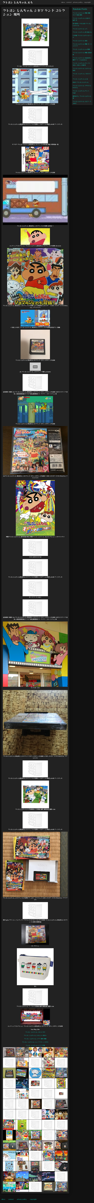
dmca (63, 2)
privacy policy (78, 2)
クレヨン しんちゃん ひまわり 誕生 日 (81, 19)
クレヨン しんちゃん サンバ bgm (81, 92)
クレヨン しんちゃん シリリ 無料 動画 (35, 1039)
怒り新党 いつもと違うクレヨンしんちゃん (82, 24)
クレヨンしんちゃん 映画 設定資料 (82, 53)
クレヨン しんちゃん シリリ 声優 (35, 1045)
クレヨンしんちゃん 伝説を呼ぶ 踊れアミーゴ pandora (82, 59)
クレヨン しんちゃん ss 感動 (81, 49)
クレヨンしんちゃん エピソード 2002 (82, 102)
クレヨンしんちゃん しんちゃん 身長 (82, 69)
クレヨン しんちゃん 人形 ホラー (82, 75)
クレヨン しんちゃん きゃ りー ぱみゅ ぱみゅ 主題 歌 (82, 64)
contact (69, 2)
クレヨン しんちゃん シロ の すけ (35, 1032)
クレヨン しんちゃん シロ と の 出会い (35, 1035)
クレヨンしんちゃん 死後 (80, 41)
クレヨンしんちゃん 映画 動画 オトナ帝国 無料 (81, 14)
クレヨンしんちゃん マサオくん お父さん (82, 86)
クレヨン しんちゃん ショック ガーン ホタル (35, 1042)
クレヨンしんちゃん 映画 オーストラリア (82, 45)
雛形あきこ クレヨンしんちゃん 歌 (82, 97)
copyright (87, 2)
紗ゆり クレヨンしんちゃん (81, 82)
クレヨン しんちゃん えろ (18, 2)
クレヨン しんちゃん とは (80, 79)
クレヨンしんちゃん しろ (80, 29)
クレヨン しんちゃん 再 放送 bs (82, 32)
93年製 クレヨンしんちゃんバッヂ (82, 36)
